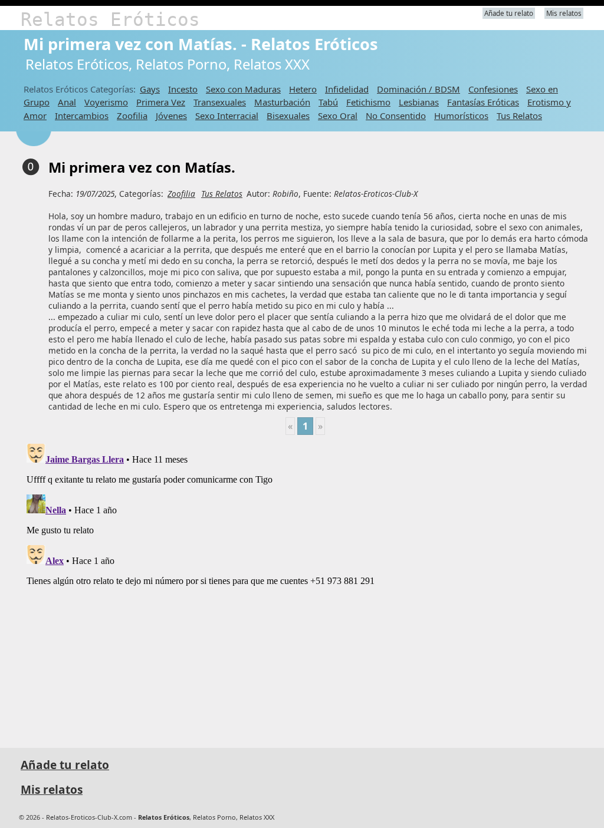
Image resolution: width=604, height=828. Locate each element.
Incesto (183, 89)
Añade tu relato (508, 13)
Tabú (328, 102)
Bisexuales (288, 115)
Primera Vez (160, 102)
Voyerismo (106, 102)
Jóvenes (171, 115)
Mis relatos (564, 13)
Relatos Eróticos (110, 19)
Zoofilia (132, 115)
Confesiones (493, 89)
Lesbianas (419, 102)
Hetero (303, 89)
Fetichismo (368, 102)
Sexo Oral (337, 115)
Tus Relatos (519, 115)
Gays (150, 89)
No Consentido (396, 115)
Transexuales (219, 102)
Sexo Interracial (226, 115)
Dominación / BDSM (418, 89)
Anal (67, 102)
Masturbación (282, 102)
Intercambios (82, 115)
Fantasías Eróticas (483, 102)
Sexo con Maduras (243, 89)
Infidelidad (347, 89)
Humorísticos (461, 115)
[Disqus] (305, 586)
